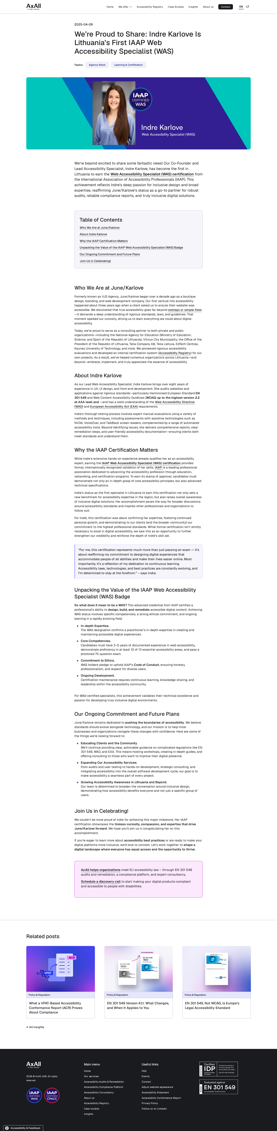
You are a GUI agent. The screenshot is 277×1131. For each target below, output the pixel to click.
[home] (33, 6)
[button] (125, 6)
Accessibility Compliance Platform (103, 1087)
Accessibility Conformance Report (161, 1097)
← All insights (35, 1027)
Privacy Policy (150, 1103)
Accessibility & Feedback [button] (26, 1128)
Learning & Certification (128, 65)
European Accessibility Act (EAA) (114, 407)
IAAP (159, 467)
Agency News (97, 65)
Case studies (91, 1108)
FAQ (144, 1070)
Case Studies (176, 6)
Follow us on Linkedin (154, 1108)
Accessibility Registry (150, 6)
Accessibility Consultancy (99, 1092)
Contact (225, 6)
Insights (193, 6)
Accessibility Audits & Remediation (104, 1081)
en (241, 6)
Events (146, 1076)
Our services (91, 1076)
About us (208, 6)
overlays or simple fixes (185, 310)
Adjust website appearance (157, 1087)
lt (247, 6)
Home (110, 6)
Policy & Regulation (39, 994)
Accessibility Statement (155, 1092)
